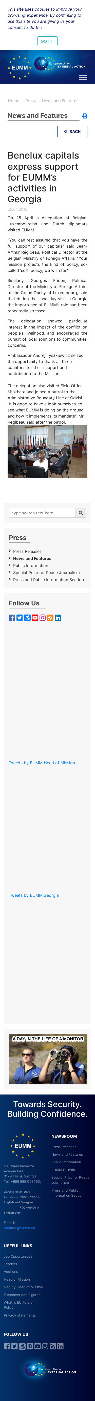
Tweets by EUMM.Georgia (34, 895)
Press (30, 100)
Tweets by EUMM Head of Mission (42, 762)
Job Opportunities (18, 1256)
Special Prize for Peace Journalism (46, 572)
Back (74, 131)
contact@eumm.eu (19, 1228)
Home (13, 100)
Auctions (11, 1271)
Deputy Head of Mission (23, 1287)
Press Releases (27, 551)
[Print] (84, 116)
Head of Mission (17, 1279)
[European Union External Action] (47, 1369)
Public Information (30, 565)
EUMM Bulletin (63, 1170)
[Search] (80, 513)
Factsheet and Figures (22, 1295)
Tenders (10, 1264)
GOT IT (47, 41)
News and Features (60, 100)
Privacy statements (20, 1315)
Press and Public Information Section (48, 579)
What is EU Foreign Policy (19, 1304)
